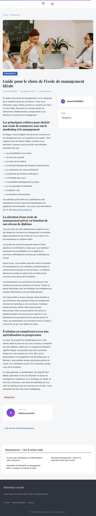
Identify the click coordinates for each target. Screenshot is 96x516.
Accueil (5, 15)
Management (15, 15)
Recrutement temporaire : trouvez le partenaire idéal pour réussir (66, 459)
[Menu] (52, 4)
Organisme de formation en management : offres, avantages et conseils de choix (23, 466)
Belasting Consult (14, 487)
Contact (31, 502)
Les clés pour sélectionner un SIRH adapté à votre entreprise (24, 459)
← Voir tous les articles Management (18, 428)
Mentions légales (18, 502)
